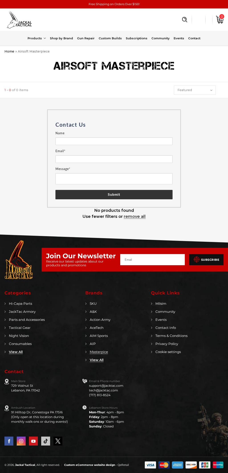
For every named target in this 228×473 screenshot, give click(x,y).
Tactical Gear (20, 328)
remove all (135, 216)
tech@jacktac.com (103, 390)
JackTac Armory (22, 311)
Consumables (20, 344)
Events (161, 319)
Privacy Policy (166, 344)
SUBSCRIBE (210, 259)
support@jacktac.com (106, 386)
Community (165, 311)
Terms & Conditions (171, 336)
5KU (93, 303)
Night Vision (19, 336)
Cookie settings (168, 352)
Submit (114, 194)
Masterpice (99, 352)
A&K (93, 311)
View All (16, 352)
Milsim (160, 303)
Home (9, 51)
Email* (60, 151)
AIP (93, 344)
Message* (62, 169)
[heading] (114, 125)
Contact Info (165, 328)
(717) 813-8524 (99, 395)
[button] (184, 20)
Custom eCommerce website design (90, 465)
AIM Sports (99, 336)
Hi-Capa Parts (20, 303)
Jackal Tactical (25, 465)
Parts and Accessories (27, 319)
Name (60, 133)
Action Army (100, 319)
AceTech (97, 328)
